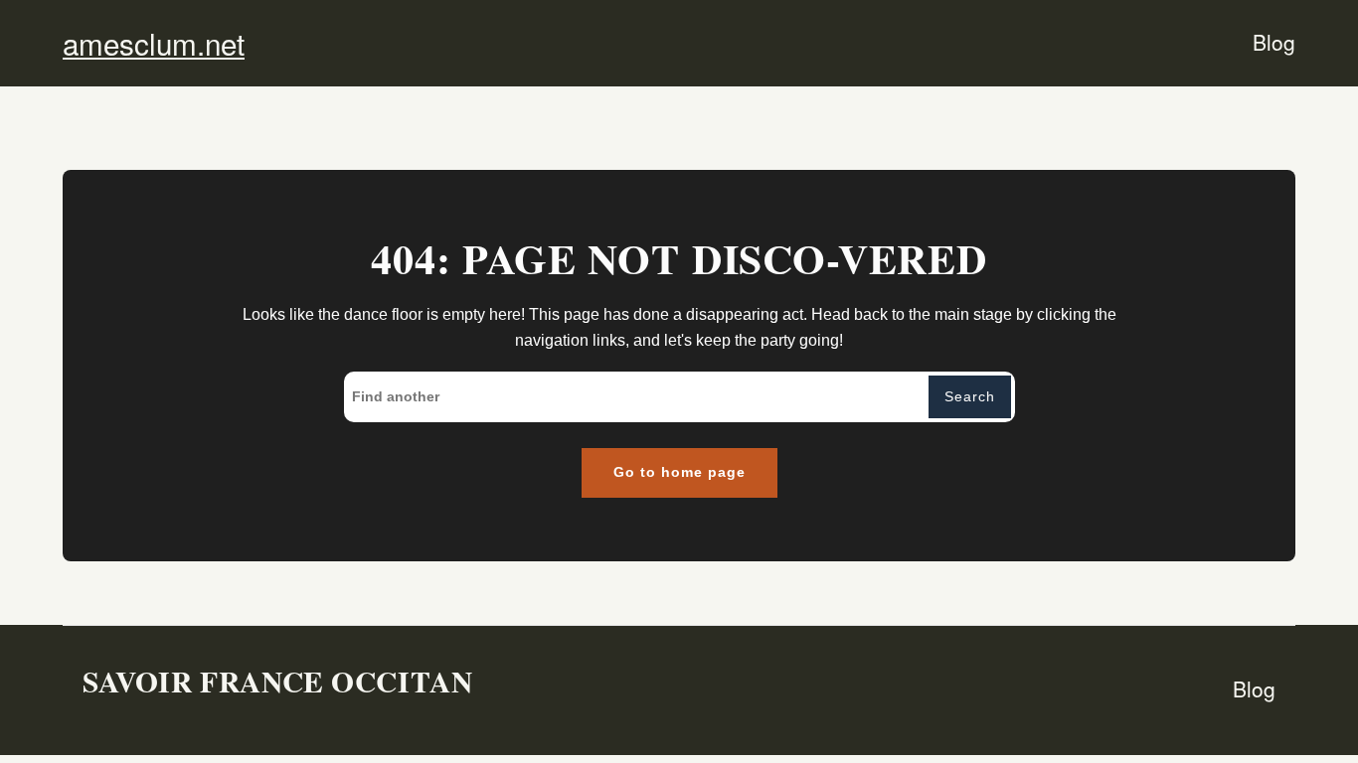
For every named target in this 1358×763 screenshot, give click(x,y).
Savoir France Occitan (277, 681)
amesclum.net (154, 43)
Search (969, 396)
